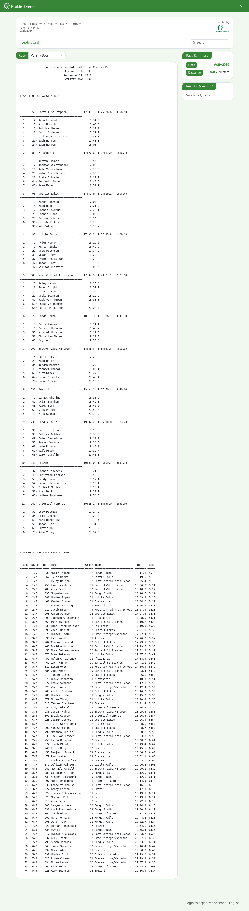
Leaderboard (30, 42)
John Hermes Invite (32, 24)
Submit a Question (200, 95)
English (234, 903)
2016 (75, 24)
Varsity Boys (56, 24)
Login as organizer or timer (206, 903)
